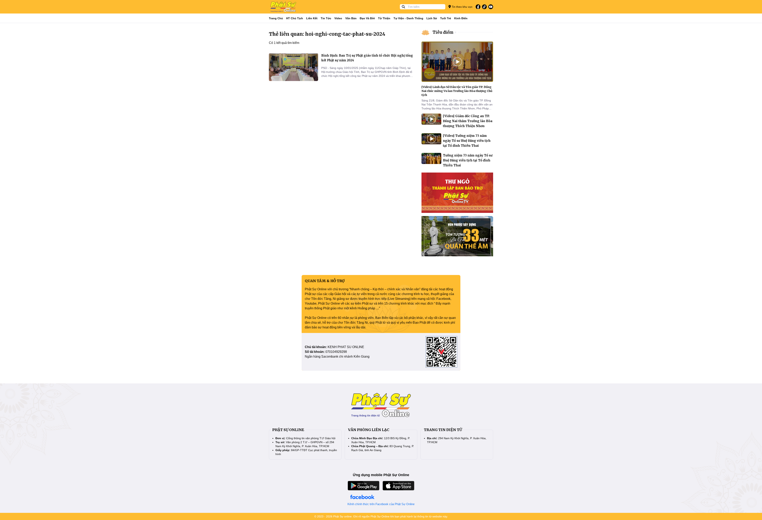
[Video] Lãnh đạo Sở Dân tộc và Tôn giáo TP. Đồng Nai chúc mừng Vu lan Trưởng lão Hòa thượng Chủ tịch (456, 91)
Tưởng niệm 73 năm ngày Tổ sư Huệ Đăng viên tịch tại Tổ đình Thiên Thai (468, 160)
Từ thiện (384, 18)
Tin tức (326, 18)
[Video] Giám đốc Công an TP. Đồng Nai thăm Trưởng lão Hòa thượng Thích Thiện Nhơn (467, 121)
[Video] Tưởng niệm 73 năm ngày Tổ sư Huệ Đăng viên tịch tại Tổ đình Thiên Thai (467, 141)
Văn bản (351, 18)
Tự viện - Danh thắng (408, 18)
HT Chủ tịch (294, 18)
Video (338, 18)
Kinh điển (461, 18)
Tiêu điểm (443, 32)
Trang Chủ (276, 18)
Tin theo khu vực (461, 6)
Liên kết (312, 18)
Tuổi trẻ (445, 18)
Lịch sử (431, 18)
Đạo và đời (367, 18)
